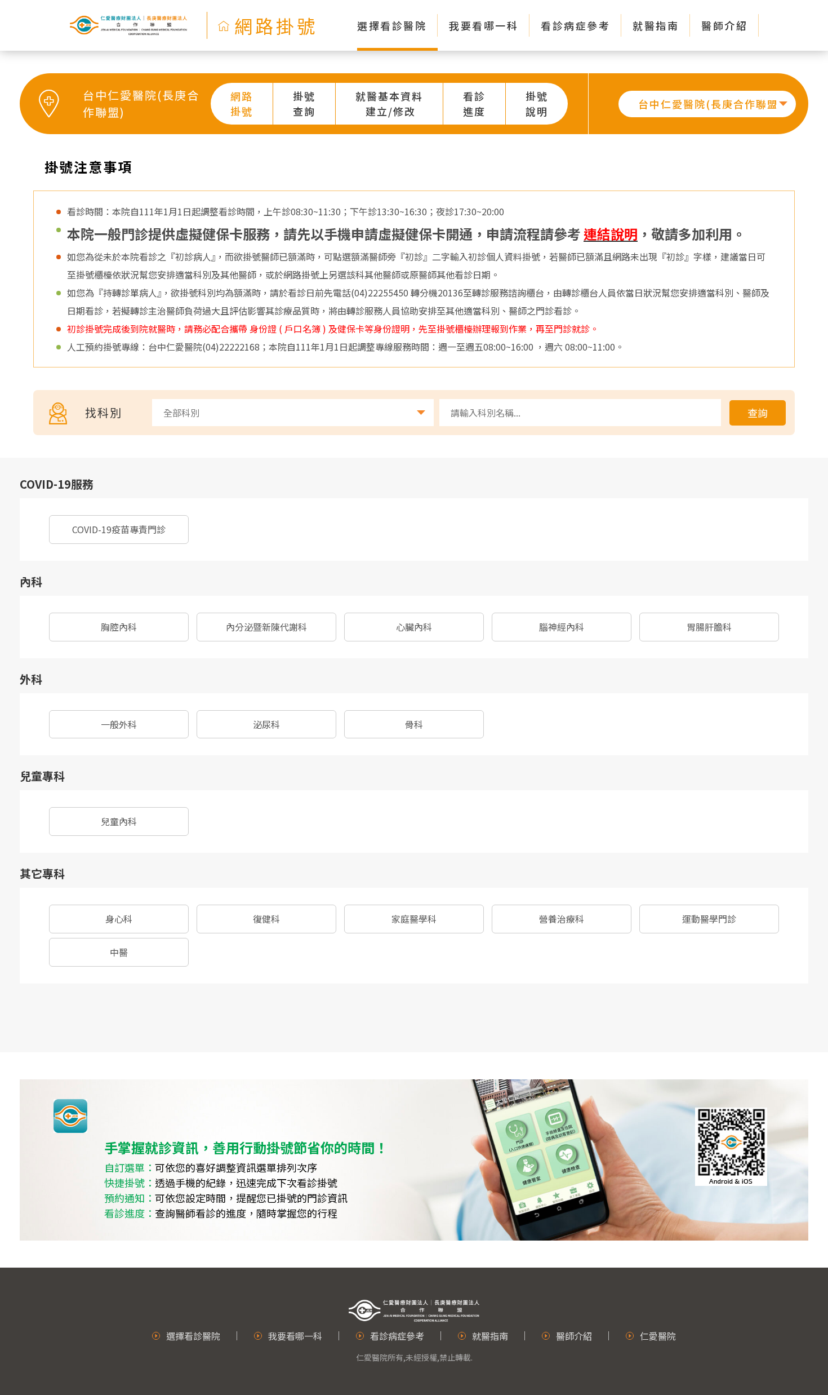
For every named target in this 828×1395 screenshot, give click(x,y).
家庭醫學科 (414, 918)
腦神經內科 (561, 627)
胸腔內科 (119, 627)
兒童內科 (119, 821)
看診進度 (474, 103)
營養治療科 (561, 918)
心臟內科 (414, 627)
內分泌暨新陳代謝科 (266, 627)
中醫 (119, 952)
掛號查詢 (304, 103)
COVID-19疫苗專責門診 (119, 529)
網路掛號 (241, 103)
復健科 (266, 918)
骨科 (414, 724)
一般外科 (119, 724)
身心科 (118, 918)
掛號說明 (537, 103)
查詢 (757, 412)
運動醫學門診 (709, 918)
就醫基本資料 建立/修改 (389, 103)
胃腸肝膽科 (709, 627)
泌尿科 (266, 724)
